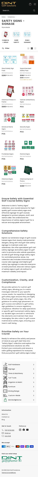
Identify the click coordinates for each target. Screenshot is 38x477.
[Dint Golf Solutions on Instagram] (20, 430)
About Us (5, 414)
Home (3, 17)
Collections (11, 17)
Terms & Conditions (9, 473)
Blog (3, 419)
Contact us (5, 417)
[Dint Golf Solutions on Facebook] (24, 430)
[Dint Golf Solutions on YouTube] (27, 430)
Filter (7, 48)
